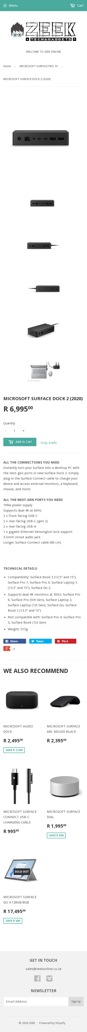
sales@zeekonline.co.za (43, 969)
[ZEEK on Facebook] (37, 980)
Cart (80, 6)
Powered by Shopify (52, 1023)
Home (7, 66)
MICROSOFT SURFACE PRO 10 (39, 66)
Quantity (9, 423)
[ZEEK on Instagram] (49, 980)
